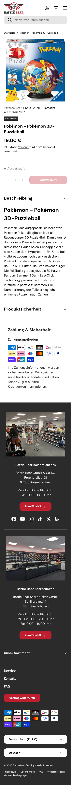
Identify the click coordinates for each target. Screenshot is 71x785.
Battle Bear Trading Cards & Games (33, 765)
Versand (23, 147)
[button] (56, 8)
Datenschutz (28, 771)
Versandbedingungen (16, 775)
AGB (41, 771)
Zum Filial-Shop (35, 506)
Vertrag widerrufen (22, 698)
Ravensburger (12, 108)
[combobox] (35, 20)
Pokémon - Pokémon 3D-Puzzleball (38, 33)
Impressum (10, 771)
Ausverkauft (48, 180)
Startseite (9, 33)
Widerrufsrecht (56, 771)
